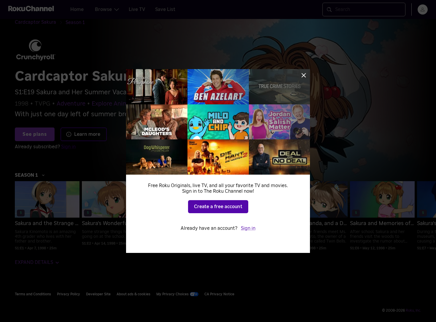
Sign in (248, 228)
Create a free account (218, 206)
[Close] (303, 75)
